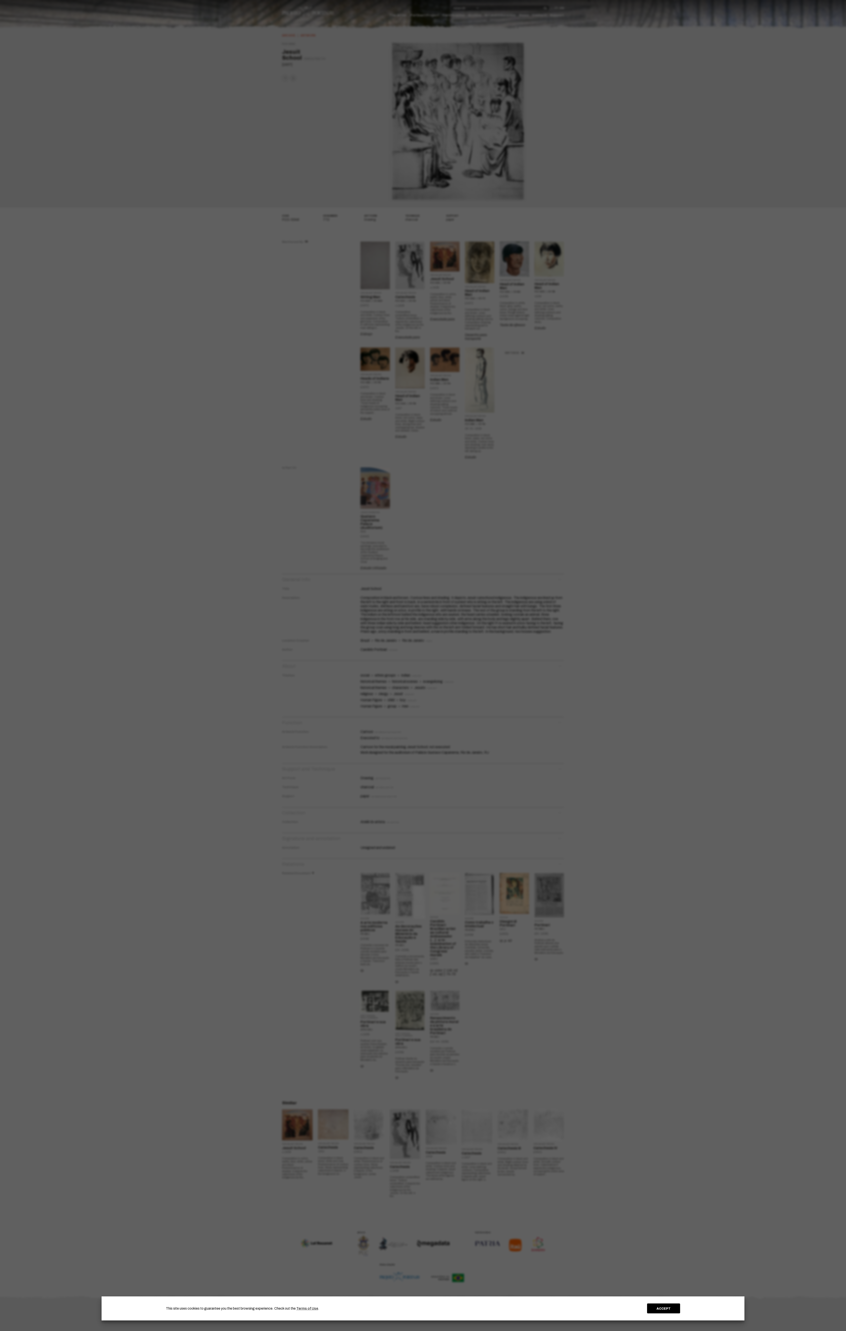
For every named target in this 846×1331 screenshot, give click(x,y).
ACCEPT (664, 1308)
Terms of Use (307, 1308)
